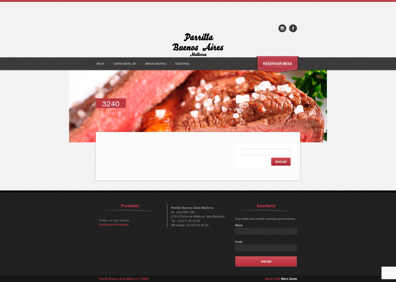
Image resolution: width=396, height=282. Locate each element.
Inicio (100, 63)
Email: (239, 242)
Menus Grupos (155, 63)
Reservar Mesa (277, 63)
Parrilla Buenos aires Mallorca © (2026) (124, 279)
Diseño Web (281, 279)
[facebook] (293, 28)
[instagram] (282, 28)
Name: (239, 225)
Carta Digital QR (124, 63)
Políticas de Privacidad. (114, 224)
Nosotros (182, 63)
